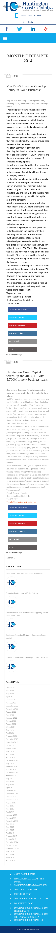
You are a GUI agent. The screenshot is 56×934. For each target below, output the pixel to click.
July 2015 (10, 824)
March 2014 (10, 860)
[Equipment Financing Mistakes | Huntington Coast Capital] (11, 646)
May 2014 (10, 854)
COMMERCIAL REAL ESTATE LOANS (31, 899)
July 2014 (10, 851)
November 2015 (12, 821)
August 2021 (11, 724)
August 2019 (11, 748)
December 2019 (12, 739)
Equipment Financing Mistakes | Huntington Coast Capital (26, 636)
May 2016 (10, 809)
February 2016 (11, 815)
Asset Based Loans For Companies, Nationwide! (24, 573)
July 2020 (10, 730)
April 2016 (10, 812)
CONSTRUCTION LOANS (25, 889)
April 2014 (10, 857)
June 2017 (10, 781)
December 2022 (12, 706)
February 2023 (11, 700)
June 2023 (10, 691)
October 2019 (11, 745)
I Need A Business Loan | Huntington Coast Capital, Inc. (27, 657)
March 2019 (10, 757)
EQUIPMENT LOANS (23, 903)
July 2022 (10, 715)
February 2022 (11, 718)
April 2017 (10, 788)
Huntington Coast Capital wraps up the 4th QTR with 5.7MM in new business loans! (27, 375)
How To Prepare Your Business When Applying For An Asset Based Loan (27, 614)
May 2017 (10, 785)
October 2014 (11, 845)
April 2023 (10, 697)
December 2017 (12, 772)
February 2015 (11, 836)
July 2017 (10, 778)
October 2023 (11, 688)
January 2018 (11, 769)
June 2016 (10, 806)
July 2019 (10, 751)
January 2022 (11, 721)
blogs (19, 355)
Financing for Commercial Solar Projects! (22, 593)
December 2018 (12, 760)
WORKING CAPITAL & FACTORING (30, 885)
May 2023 (10, 694)
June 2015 (10, 827)
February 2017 (11, 791)
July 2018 (10, 763)
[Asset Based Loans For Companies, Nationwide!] (11, 582)
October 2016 (11, 797)
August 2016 (11, 803)
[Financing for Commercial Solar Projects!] (11, 602)
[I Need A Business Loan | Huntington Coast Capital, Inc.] (11, 666)
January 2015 (11, 839)
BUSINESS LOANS (22, 894)
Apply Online (28, 22)
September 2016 (12, 800)
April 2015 (10, 833)
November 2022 (12, 709)
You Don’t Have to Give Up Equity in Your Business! (26, 88)
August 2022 (11, 712)
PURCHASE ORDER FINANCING (29, 920)
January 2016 (11, 818)
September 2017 (12, 775)
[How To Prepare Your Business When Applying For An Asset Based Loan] (11, 624)
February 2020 (11, 736)
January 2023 (11, 703)
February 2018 (11, 766)
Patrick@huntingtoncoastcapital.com (21, 502)
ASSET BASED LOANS (24, 874)
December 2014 (12, 842)
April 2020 (10, 733)
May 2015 (10, 830)
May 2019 (10, 754)
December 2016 (12, 794)
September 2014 (12, 848)
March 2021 (10, 727)
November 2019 (12, 742)
